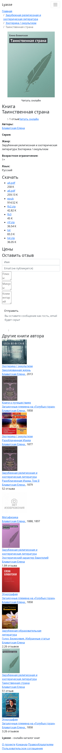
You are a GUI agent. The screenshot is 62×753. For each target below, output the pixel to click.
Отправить (11, 311)
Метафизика (10, 517)
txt (9, 230)
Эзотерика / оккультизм (21, 23)
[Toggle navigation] (55, 4)
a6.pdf (11, 191)
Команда (21, 744)
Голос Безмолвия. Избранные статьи (26, 638)
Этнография (10, 594)
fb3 (9, 214)
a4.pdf (11, 183)
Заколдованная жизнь (16, 370)
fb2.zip (11, 206)
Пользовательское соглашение (22, 748)
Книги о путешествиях (16, 402)
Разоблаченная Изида (16, 440)
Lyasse (7, 4)
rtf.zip (11, 222)
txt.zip (11, 238)
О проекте (8, 744)
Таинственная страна (16, 683)
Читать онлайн (31, 100)
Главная (7, 11)
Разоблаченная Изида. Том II (20, 481)
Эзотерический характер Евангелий (25, 557)
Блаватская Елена (13, 128)
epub (10, 198)
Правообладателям (40, 744)
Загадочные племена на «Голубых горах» (28, 406)
